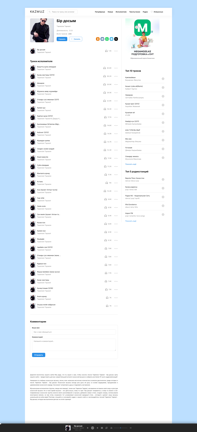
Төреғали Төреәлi (63, 26)
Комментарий (37, 337)
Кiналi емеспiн (42, 157)
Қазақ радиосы (131, 187)
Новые (110, 12)
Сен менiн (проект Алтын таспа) (49, 214)
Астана (40, 182)
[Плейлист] (102, 428)
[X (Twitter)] (116, 39)
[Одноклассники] (98, 39)
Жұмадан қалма (43, 140)
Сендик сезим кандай (45, 149)
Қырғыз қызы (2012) (45, 116)
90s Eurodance (131, 204)
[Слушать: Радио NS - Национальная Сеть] (163, 197)
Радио (145, 12)
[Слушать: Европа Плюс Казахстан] (163, 179)
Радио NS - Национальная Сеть (137, 196)
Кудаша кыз (41, 264)
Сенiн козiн (41, 206)
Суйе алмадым (43, 165)
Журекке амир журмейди (47, 91)
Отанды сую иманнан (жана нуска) (49, 255)
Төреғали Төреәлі (44, 291)
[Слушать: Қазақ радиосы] (163, 188)
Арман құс (41, 108)
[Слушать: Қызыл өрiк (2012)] (163, 105)
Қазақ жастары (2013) (45, 75)
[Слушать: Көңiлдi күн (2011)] (163, 122)
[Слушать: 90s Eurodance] (163, 205)
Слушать (61, 39)
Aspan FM (129, 213)
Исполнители (121, 12)
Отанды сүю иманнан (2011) (48, 99)
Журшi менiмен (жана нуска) (48, 272)
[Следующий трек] (97, 428)
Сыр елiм (40, 198)
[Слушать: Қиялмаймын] (163, 78)
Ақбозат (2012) (43, 132)
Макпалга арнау (43, 173)
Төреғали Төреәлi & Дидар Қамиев (49, 119)
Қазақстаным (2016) (45, 288)
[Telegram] (111, 39)
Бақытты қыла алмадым (46, 67)
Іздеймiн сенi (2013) (45, 247)
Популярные (100, 12)
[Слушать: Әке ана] (163, 140)
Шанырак (40, 83)
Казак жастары (43, 280)
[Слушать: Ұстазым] (163, 149)
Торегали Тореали (44, 94)
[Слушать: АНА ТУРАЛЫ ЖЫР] (163, 131)
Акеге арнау (42, 296)
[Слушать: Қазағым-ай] (163, 113)
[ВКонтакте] (102, 39)
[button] (111, 428)
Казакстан (41, 223)
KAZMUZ (37, 11)
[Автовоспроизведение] (106, 428)
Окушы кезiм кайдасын (46, 305)
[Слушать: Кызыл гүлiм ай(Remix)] (163, 87)
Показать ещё (130, 164)
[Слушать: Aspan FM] (163, 214)
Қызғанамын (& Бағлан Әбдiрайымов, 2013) (49, 124)
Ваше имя (36, 328)
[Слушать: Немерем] (163, 96)
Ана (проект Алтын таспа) (47, 190)
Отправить (38, 355)
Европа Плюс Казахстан (134, 178)
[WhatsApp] (107, 39)
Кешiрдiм (40, 239)
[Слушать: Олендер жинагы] (163, 157)
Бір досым (41, 50)
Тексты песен (134, 12)
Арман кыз (41, 231)
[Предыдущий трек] (88, 428)
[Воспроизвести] (33, 51)
